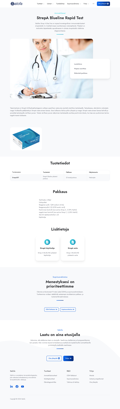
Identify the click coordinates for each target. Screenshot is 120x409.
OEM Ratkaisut (50, 309)
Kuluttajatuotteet (49, 379)
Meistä (91, 375)
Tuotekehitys (60, 4)
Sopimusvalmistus (73, 4)
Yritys (85, 4)
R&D (68, 371)
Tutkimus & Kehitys (73, 382)
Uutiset (49, 4)
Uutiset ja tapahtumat (96, 379)
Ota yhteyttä (102, 4)
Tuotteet (39, 4)
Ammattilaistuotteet (50, 375)
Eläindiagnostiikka (50, 382)
